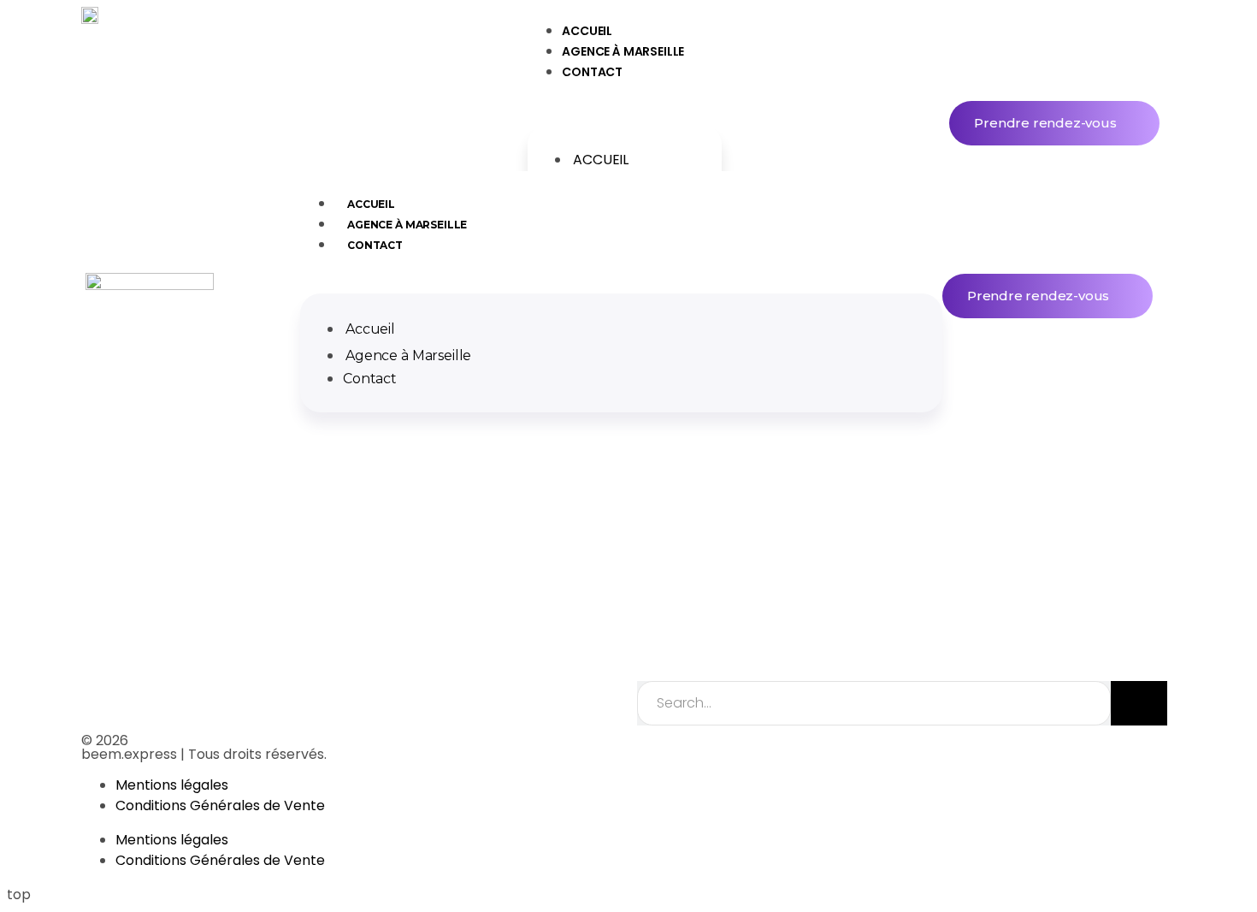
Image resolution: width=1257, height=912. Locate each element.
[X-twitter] (759, 755)
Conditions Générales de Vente (220, 805)
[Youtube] (868, 755)
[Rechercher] (1139, 703)
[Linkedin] (649, 755)
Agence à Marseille (623, 51)
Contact (592, 71)
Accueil (600, 159)
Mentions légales (171, 785)
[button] (625, 106)
